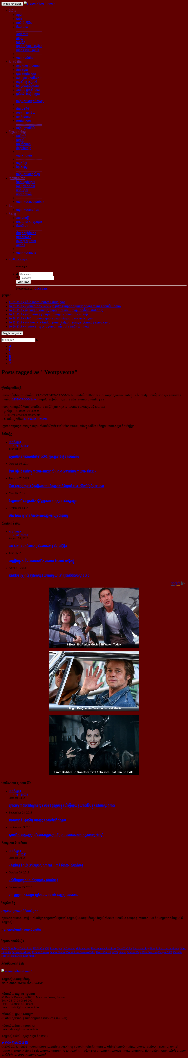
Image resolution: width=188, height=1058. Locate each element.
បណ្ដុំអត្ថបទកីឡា (25, 155)
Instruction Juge (141, 948)
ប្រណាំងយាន (23, 144)
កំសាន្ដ (12, 213)
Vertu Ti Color (124, 948)
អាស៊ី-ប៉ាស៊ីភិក (24, 22)
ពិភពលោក (22, 26)
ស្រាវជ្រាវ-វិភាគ (17, 178)
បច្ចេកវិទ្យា (21, 162)
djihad (183, 948)
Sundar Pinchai (58, 952)
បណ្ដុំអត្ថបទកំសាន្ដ (26, 252)
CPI (47, 948)
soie (3, 955)
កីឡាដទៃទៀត (23, 148)
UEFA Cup (38, 948)
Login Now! (23, 281)
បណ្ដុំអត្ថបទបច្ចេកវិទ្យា (28, 174)
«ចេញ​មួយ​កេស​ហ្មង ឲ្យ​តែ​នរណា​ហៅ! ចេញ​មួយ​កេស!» (43, 895)
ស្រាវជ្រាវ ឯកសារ (25, 186)
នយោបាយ (22, 34)
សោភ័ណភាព (23, 116)
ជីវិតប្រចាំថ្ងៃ (22, 108)
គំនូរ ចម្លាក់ (22, 69)
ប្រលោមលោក (23, 237)
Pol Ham (12, 955)
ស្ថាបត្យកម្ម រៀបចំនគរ (28, 65)
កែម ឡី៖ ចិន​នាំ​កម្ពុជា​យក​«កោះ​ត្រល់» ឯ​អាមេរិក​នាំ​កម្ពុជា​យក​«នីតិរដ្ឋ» (52, 471)
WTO (115, 952)
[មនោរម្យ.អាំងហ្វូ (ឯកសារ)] (39, 3)
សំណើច (20, 245)
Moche (32, 955)
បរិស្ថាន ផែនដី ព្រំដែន (27, 50)
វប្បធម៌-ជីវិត (15, 61)
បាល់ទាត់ (21, 136)
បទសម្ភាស (22, 190)
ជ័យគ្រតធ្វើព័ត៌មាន (26, 233)
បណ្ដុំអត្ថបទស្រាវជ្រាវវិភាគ (30, 201)
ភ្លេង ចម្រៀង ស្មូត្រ (26, 73)
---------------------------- (29, 30)
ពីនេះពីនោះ (22, 225)
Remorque (56, 948)
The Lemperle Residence (103, 948)
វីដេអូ (11, 205)
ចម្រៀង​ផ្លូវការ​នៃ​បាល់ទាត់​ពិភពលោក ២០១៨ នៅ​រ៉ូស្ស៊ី (41, 561)
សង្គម (19, 38)
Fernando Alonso (21, 952)
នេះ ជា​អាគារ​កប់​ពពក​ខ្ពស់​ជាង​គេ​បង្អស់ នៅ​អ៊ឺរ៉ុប (38, 546)
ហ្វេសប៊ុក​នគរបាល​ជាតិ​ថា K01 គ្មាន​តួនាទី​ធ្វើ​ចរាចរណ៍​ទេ (44, 456)
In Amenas (69, 948)
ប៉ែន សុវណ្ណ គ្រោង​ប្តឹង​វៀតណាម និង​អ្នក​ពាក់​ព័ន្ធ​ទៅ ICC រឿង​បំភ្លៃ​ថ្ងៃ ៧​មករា (56, 486)
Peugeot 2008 (165, 952)
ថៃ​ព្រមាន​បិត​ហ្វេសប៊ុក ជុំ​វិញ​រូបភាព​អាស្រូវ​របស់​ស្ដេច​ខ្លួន (43, 501)
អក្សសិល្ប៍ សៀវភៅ (26, 81)
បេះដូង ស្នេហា (24, 120)
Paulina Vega (134, 952)
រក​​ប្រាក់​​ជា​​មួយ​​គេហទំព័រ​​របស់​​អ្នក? (19, 910)
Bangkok (155, 948)
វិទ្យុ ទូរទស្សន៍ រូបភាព (27, 85)
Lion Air (6, 952)
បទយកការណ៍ (24, 194)
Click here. (41, 288)
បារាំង (19, 18)
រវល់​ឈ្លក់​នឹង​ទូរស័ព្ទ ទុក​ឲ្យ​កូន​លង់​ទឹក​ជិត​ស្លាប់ (37, 820)
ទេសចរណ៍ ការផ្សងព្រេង (29, 221)
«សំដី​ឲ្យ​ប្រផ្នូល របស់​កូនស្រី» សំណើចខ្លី (34, 880)
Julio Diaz (22, 955)
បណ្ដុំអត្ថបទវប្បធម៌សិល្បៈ (30, 101)
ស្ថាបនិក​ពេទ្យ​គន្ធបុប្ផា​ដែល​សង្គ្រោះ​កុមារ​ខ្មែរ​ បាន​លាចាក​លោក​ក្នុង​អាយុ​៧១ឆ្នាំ (56, 835)
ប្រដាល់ (20, 140)
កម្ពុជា (19, 14)
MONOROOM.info (24, 399)
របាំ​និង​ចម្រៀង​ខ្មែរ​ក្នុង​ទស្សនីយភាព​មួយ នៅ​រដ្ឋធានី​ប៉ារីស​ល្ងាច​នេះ (49, 575)
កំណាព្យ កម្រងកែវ (26, 241)
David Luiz (25, 948)
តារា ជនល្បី (22, 217)
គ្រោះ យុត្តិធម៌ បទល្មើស (29, 46)
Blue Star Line (150, 952)
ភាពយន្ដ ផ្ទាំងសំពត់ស (28, 89)
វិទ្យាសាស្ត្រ (22, 166)
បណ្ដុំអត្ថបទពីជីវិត (25, 128)
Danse (122, 952)
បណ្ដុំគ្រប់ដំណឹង (25, 57)
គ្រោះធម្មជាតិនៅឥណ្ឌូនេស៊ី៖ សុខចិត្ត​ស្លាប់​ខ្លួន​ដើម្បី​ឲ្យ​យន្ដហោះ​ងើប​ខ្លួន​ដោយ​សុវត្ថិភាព (62, 805)
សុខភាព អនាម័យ (25, 112)
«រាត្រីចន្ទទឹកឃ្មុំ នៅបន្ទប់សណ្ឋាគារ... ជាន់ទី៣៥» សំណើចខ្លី (46, 865)
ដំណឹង (12, 10)
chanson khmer (170, 948)
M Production (83, 948)
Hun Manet (103, 952)
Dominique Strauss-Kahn (80, 952)
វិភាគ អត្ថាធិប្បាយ (25, 182)
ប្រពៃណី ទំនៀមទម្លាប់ (28, 93)
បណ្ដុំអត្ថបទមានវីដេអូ (27, 209)
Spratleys (13, 948)
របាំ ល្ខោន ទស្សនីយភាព (29, 77)
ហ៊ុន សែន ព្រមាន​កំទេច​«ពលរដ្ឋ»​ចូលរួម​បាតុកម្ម (38, 515)
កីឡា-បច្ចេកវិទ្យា (17, 132)
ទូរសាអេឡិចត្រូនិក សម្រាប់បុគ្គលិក (22, 929)
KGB (4, 948)
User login (21, 259)
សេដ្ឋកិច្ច (20, 42)
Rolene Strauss (40, 952)
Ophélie (177, 952)
